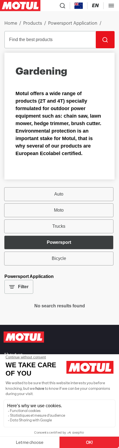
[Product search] (62, 5)
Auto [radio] (58, 194)
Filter (23, 286)
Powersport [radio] (59, 242)
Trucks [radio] (58, 226)
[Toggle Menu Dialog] (111, 5)
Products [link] (32, 23)
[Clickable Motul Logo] (20, 5)
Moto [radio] (59, 210)
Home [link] (10, 23)
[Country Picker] (78, 5)
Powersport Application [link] (72, 23)
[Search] (105, 39)
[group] (59, 226)
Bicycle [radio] (59, 258)
